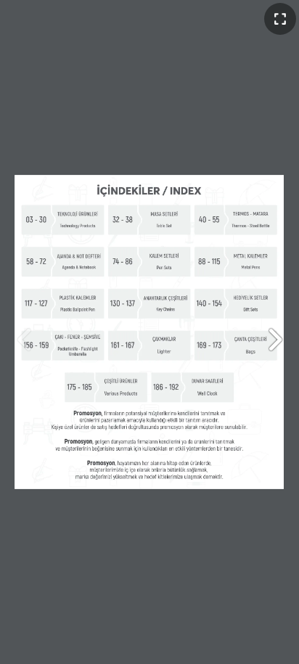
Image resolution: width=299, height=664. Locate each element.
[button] (274, 339)
